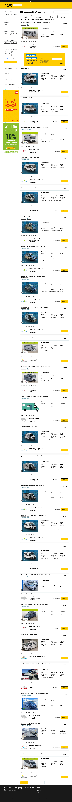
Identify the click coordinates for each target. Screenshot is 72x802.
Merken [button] (23, 41)
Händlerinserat (23, 24)
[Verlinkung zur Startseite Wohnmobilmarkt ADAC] (7, 5)
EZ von (5, 27)
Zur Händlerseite (56, 46)
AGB (34, 798)
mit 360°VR (15, 49)
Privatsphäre (51, 798)
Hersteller (6, 18)
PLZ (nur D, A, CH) (13, 52)
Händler (35, 1)
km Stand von (6, 36)
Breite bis (12, 44)
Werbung (21, 51)
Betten (9, 73)
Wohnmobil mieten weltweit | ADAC (12, 1)
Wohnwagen (29, 1)
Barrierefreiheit (45, 798)
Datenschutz (38, 798)
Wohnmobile (22, 1)
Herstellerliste (39, 789)
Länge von (6, 40)
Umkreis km (6, 57)
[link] (36, 22)
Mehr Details (64, 46)
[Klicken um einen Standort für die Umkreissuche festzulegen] (13, 59)
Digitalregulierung (58, 798)
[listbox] (61, 12)
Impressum (65, 798)
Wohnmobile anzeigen (11, 62)
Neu (28, 24)
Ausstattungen (11, 84)
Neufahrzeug (7, 15)
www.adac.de (68, 1)
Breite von (6, 44)
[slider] (7, 58)
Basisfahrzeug (6, 22)
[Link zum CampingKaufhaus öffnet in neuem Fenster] (11, 139)
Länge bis (12, 40)
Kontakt (38, 792)
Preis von (6, 31)
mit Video (7, 49)
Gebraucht (29, 129)
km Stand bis (13, 36)
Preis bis (12, 31)
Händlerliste (39, 790)
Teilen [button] (29, 41)
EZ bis (12, 27)
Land (5, 51)
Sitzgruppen (10, 79)
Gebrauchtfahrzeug (15, 15)
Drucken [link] (34, 41)
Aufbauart (10, 68)
